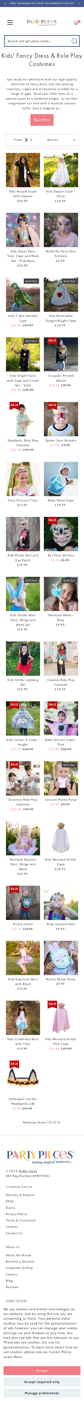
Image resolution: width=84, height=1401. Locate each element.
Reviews (12, 1287)
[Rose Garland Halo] (61, 903)
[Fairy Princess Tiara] (23, 479)
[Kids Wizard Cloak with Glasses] (23, 170)
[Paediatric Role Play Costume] (23, 419)
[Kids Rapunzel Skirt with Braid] (23, 958)
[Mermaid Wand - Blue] (61, 594)
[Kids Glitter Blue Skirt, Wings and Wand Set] (23, 594)
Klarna (10, 1207)
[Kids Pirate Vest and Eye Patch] (23, 534)
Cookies (12, 1226)
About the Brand (18, 1255)
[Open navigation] (10, 23)
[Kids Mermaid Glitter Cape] (61, 838)
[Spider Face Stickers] (61, 419)
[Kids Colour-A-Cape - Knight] (23, 718)
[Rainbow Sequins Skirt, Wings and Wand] (23, 838)
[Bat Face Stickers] (61, 534)
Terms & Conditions (21, 1220)
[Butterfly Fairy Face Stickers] (61, 230)
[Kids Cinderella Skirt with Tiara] (23, 1018)
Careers (12, 1274)
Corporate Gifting (19, 1268)
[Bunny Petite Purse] (61, 958)
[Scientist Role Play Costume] (23, 778)
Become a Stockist (20, 1261)
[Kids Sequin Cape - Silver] (61, 170)
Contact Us (14, 1233)
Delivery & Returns (20, 1195)
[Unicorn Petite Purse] (61, 778)
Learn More (13, 1357)
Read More (42, 120)
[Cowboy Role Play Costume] (61, 658)
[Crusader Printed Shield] (61, 354)
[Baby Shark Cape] (61, 479)
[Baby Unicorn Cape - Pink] (61, 718)
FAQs (10, 1201)
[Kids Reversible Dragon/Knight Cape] (61, 294)
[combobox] (42, 41)
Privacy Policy (16, 1214)
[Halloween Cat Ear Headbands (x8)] (23, 1078)
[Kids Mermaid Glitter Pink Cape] (61, 1018)
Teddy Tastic (27, 1171)
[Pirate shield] (23, 903)
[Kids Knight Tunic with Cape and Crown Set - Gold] (23, 354)
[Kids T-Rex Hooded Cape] (23, 294)
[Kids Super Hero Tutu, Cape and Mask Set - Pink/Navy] (23, 230)
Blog (9, 1280)
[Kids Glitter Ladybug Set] (23, 658)
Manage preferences (42, 1393)
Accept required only (42, 1382)
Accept (42, 1370)
